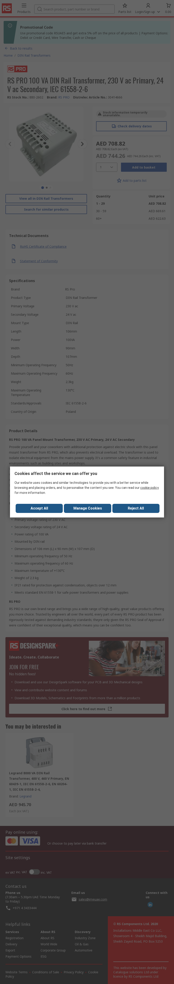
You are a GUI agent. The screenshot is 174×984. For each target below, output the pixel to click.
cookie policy (149, 487)
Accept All (39, 508)
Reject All (136, 508)
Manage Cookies (87, 508)
